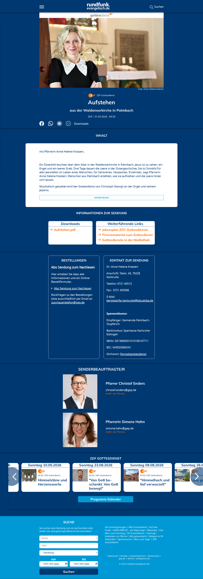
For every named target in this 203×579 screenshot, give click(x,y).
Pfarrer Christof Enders (125, 383)
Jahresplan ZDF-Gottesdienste (125, 230)
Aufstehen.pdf (64, 230)
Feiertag (151, 533)
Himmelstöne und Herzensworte (52, 482)
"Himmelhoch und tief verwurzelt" (155, 482)
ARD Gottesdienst (138, 527)
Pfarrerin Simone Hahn (125, 421)
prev (11, 476)
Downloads (81, 124)
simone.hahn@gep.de (120, 428)
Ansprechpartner (138, 556)
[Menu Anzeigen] (41, 7)
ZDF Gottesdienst (106, 95)
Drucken (68, 123)
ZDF (90, 116)
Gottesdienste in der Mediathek (126, 240)
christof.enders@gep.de (121, 390)
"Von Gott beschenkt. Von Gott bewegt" (103, 484)
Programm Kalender (105, 499)
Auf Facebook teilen (41, 123)
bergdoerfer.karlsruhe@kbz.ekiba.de (129, 301)
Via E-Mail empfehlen (59, 123)
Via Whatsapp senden (50, 123)
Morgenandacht (138, 536)
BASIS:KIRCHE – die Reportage (129, 530)
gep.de (122, 558)
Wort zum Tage (142, 539)
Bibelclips (152, 530)
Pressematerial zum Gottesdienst (127, 235)
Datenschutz (153, 556)
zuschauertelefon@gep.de (68, 303)
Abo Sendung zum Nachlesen (72, 288)
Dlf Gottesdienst (135, 533)
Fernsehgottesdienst (133, 354)
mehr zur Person (115, 393)
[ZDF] (91, 95)
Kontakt (123, 556)
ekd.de (130, 558)
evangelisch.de (143, 558)
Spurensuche (125, 539)
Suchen (159, 7)
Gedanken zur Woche (116, 536)
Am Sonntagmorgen (115, 527)
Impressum (113, 556)
